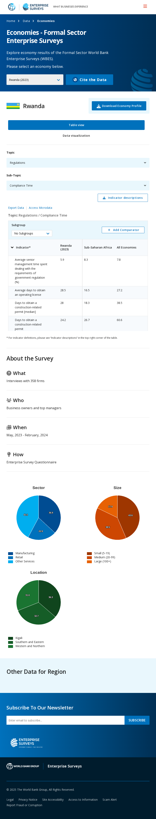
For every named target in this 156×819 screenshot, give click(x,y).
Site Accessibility (53, 799)
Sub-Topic (13, 175)
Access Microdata (40, 208)
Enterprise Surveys (65, 766)
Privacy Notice (27, 799)
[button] (32, 233)
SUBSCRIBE (137, 720)
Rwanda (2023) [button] (19, 80)
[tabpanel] (78, 239)
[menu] (145, 6)
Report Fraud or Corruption (24, 805)
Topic (10, 152)
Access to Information (83, 799)
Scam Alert (110, 799)
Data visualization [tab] (76, 135)
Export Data (16, 208)
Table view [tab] (76, 125)
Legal (10, 799)
